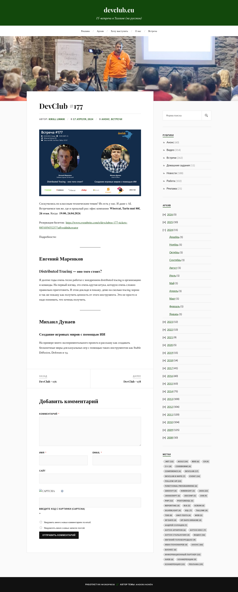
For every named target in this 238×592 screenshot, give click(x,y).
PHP (169, 501)
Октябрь (174, 252)
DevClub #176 (48, 381)
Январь (173, 314)
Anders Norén (144, 584)
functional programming (181, 486)
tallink (202, 510)
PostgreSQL (185, 501)
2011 (170, 414)
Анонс (106, 119)
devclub (191, 471)
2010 (170, 422)
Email (97, 452)
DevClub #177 (61, 106)
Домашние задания (178, 165)
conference (173, 471)
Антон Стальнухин (177, 535)
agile (183, 461)
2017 (170, 368)
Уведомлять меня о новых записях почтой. (64, 528)
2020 (170, 344)
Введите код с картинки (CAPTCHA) (62, 509)
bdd (195, 461)
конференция (175, 564)
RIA (187, 505)
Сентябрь (175, 259)
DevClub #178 (132, 381)
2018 (170, 360)
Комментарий (49, 414)
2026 (170, 214)
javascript (172, 496)
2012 (170, 406)
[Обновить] (62, 491)
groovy (171, 491)
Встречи (116, 119)
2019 (170, 352)
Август (173, 267)
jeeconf (190, 496)
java (203, 491)
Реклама (85, 31)
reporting (172, 505)
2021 (170, 337)
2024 (170, 229)
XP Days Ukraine (191, 520)
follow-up (173, 481)
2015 (170, 383)
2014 (170, 391)
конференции (187, 559)
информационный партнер (182, 554)
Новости (172, 173)
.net (169, 461)
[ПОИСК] (206, 115)
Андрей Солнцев (176, 525)
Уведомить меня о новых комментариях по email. (67, 522)
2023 (170, 321)
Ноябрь (173, 244)
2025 (170, 222)
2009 (170, 429)
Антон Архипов (175, 530)
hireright (188, 491)
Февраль (174, 306)
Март (172, 298)
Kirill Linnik (57, 119)
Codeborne (183, 466)
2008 (170, 437)
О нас (138, 31)
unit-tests (183, 515)
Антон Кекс (198, 530)
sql (188, 510)
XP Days (170, 520)
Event (194, 476)
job (203, 496)
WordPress (108, 584)
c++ (168, 466)
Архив (100, 31)
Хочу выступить (119, 31)
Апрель (173, 290)
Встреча (152, 31)
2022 (170, 329)
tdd (168, 515)
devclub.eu (119, 10)
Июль (172, 275)
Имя (42, 452)
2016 (170, 375)
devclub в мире (175, 476)
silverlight (173, 510)
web (198, 515)
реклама (196, 564)
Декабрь (174, 236)
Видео (170, 149)
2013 (170, 398)
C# (206, 461)
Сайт (42, 470)
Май (171, 283)
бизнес (170, 550)
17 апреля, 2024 (83, 119)
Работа (171, 180)
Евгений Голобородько (180, 540)
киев (169, 559)
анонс (197, 545)
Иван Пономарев (176, 545)
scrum (199, 505)
